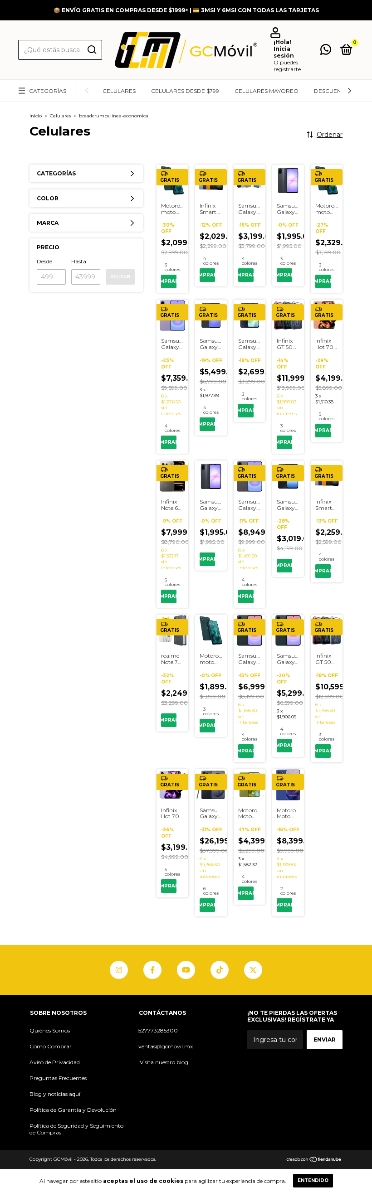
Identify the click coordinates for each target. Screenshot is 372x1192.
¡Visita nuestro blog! (164, 1062)
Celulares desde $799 (185, 90)
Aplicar (120, 276)
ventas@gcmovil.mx (165, 1046)
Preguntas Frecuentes (58, 1078)
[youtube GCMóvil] (186, 970)
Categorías (47, 90)
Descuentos (333, 90)
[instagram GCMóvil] (119, 970)
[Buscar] (91, 50)
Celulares (119, 90)
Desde (44, 261)
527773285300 (158, 1030)
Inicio (35, 116)
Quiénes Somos (49, 1030)
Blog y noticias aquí (54, 1093)
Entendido (313, 1180)
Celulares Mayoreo (267, 90)
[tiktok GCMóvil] (219, 970)
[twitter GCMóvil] (253, 970)
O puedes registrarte (287, 66)
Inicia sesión (284, 52)
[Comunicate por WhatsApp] (326, 51)
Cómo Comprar (50, 1046)
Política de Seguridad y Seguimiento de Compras (76, 1129)
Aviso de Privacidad (54, 1062)
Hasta (78, 261)
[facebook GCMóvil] (152, 970)
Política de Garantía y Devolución (73, 1109)
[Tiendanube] (314, 1160)
